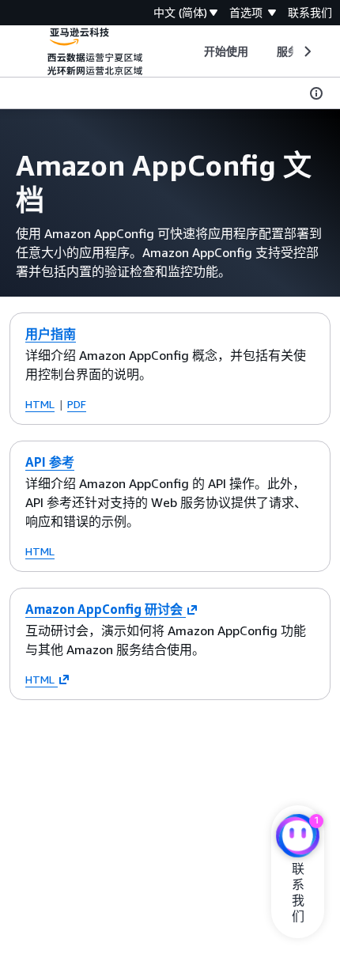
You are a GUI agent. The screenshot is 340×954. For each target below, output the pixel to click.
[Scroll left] (192, 51)
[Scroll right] (306, 51)
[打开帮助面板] (316, 93)
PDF (76, 404)
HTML (40, 404)
